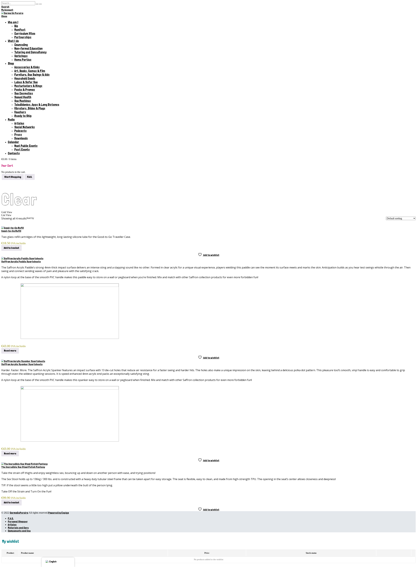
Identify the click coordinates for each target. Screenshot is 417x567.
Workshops (21, 56)
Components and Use (19, 530)
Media (11, 119)
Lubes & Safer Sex (26, 82)
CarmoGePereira (19, 512)
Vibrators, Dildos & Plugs (29, 108)
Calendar (13, 142)
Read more (10, 350)
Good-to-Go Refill (11, 230)
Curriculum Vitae (24, 33)
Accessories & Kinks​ (27, 67)
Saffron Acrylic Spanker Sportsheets (22, 364)
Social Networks (24, 127)
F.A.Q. (11, 518)
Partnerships (22, 37)
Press (18, 134)
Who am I (13, 22)
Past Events (22, 149)
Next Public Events (26, 146)
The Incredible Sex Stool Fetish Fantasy (23, 467)
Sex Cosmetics (23, 93)
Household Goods (24, 78)
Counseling (21, 45)
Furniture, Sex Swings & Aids (32, 75)
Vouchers (20, 112)
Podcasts (20, 131)
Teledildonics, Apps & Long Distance (36, 104)
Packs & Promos (24, 89)
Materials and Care (18, 527)
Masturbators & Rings (28, 86)
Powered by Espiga (58, 512)
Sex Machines (22, 101)
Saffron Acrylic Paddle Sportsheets (21, 261)
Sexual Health (22, 97)
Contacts (14, 153)
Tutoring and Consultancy (30, 52)
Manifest (19, 30)
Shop (11, 63)
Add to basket (11, 247)
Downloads (21, 138)
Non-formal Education (28, 48)
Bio (16, 26)
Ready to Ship (23, 116)
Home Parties (22, 60)
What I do (13, 41)
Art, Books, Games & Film (29, 71)
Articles (19, 123)
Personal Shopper (18, 521)
